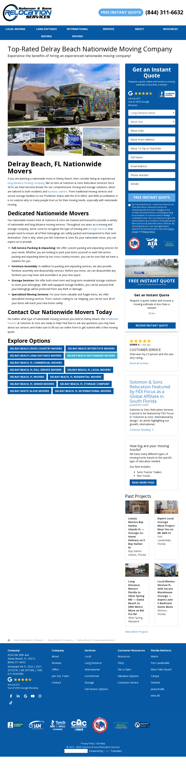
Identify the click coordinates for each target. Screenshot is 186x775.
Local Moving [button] (15, 29)
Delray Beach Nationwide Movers (91, 355)
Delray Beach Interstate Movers (91, 348)
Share (151, 313)
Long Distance (93, 663)
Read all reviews (139, 363)
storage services (97, 229)
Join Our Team (60, 676)
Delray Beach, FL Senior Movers (32, 384)
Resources (124, 656)
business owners (57, 191)
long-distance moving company (26, 183)
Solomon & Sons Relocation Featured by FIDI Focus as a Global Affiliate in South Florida (150, 391)
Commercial (92, 676)
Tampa (155, 676)
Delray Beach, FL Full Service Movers (36, 369)
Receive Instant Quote (152, 325)
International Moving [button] (77, 32)
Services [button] (108, 29)
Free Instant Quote (121, 12)
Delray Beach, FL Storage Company (84, 384)
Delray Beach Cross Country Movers (36, 348)
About (55, 656)
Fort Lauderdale (160, 663)
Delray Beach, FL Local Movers (89, 369)
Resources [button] (170, 29)
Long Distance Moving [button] (46, 32)
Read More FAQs (143, 482)
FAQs (121, 663)
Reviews (56, 663)
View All (155, 695)
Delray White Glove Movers (29, 391)
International (92, 669)
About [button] (139, 29)
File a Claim (124, 669)
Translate (116, 751)
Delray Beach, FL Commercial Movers (36, 362)
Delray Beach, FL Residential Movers (75, 377)
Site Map (100, 743)
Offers (55, 669)
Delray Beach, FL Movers (27, 377)
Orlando (155, 682)
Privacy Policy (148, 231)
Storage (89, 682)
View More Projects (136, 631)
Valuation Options (128, 676)
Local (88, 656)
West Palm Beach (161, 669)
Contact (56, 682)
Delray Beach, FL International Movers (83, 391)
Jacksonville (157, 689)
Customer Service (128, 682)
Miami (154, 656)
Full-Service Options (96, 689)
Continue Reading (140, 429)
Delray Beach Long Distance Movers (35, 355)
